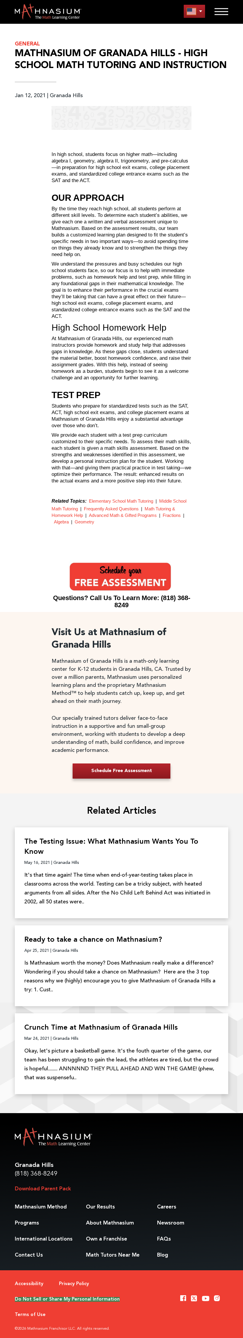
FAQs (164, 1239)
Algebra (61, 521)
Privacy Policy (74, 1284)
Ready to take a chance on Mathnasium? (93, 939)
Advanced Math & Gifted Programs (123, 515)
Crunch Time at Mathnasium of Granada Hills (101, 1027)
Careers (166, 1207)
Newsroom (170, 1223)
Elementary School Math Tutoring (121, 501)
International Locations (44, 1239)
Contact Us (29, 1255)
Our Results (100, 1207)
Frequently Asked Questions (111, 508)
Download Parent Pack (43, 1189)
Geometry (84, 521)
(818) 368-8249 (36, 1174)
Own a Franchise (106, 1239)
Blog (162, 1255)
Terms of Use (30, 1314)
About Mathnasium (110, 1223)
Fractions (172, 515)
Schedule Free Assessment (121, 771)
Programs (27, 1223)
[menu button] (194, 11)
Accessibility (29, 1284)
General (27, 44)
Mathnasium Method (41, 1207)
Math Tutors (113, 1255)
